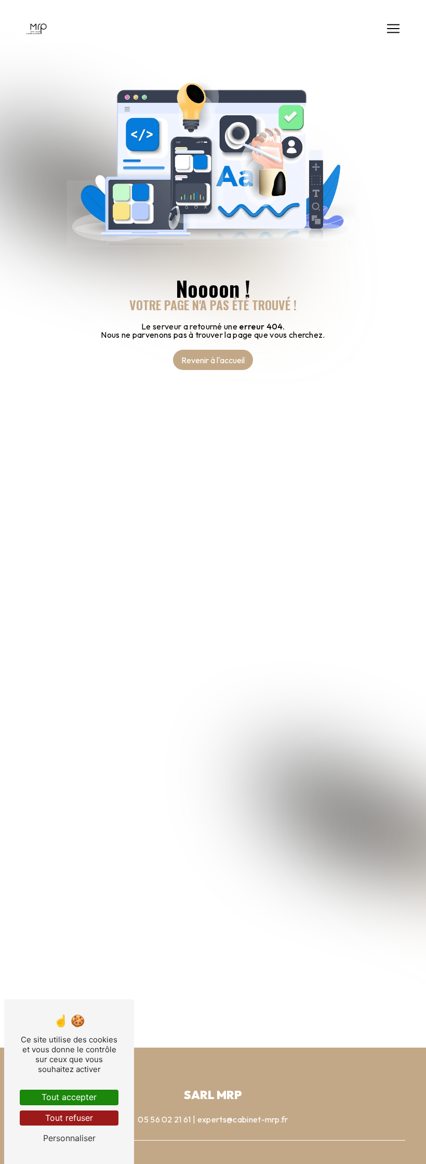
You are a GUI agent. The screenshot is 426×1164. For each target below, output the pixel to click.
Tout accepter (69, 1097)
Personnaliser (69, 1138)
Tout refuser (69, 1118)
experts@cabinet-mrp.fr (242, 1119)
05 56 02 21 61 (164, 1119)
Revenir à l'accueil (213, 360)
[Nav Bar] (393, 28)
